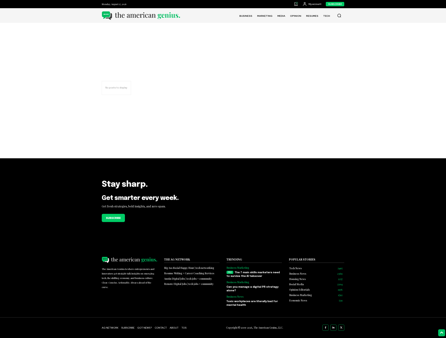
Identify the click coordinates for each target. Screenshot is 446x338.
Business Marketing (237, 267)
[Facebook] (325, 328)
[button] (339, 16)
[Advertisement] (223, 133)
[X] (341, 328)
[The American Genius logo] (141, 15)
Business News (235, 296)
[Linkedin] (333, 328)
